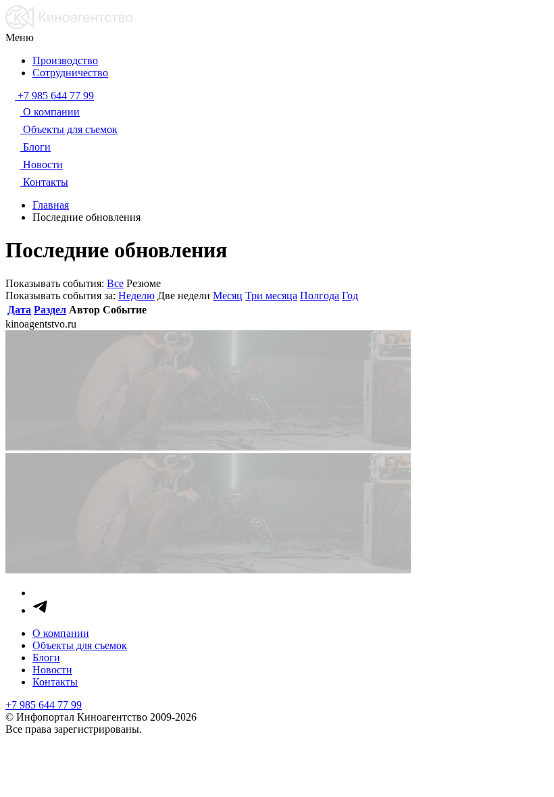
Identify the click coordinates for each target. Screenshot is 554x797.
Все (115, 283)
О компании (60, 633)
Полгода (319, 295)
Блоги (46, 657)
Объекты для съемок (79, 645)
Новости (52, 669)
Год (350, 295)
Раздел (50, 309)
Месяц (228, 295)
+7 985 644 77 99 (43, 705)
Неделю (136, 295)
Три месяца (271, 295)
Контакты (55, 682)
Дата (19, 309)
